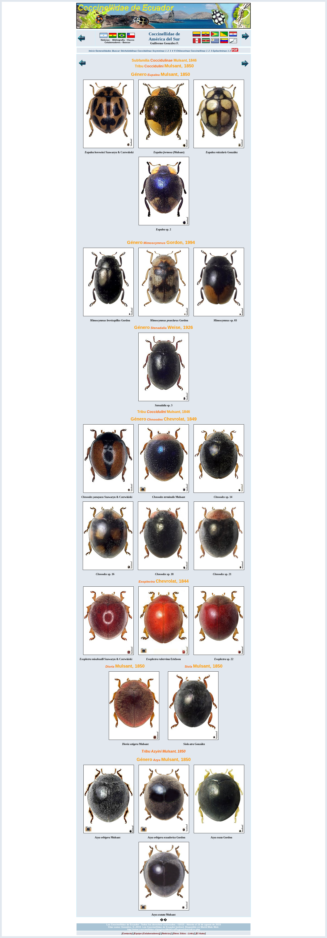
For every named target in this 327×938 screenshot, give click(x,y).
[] (127, 933)
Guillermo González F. (164, 43)
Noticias (105, 40)
